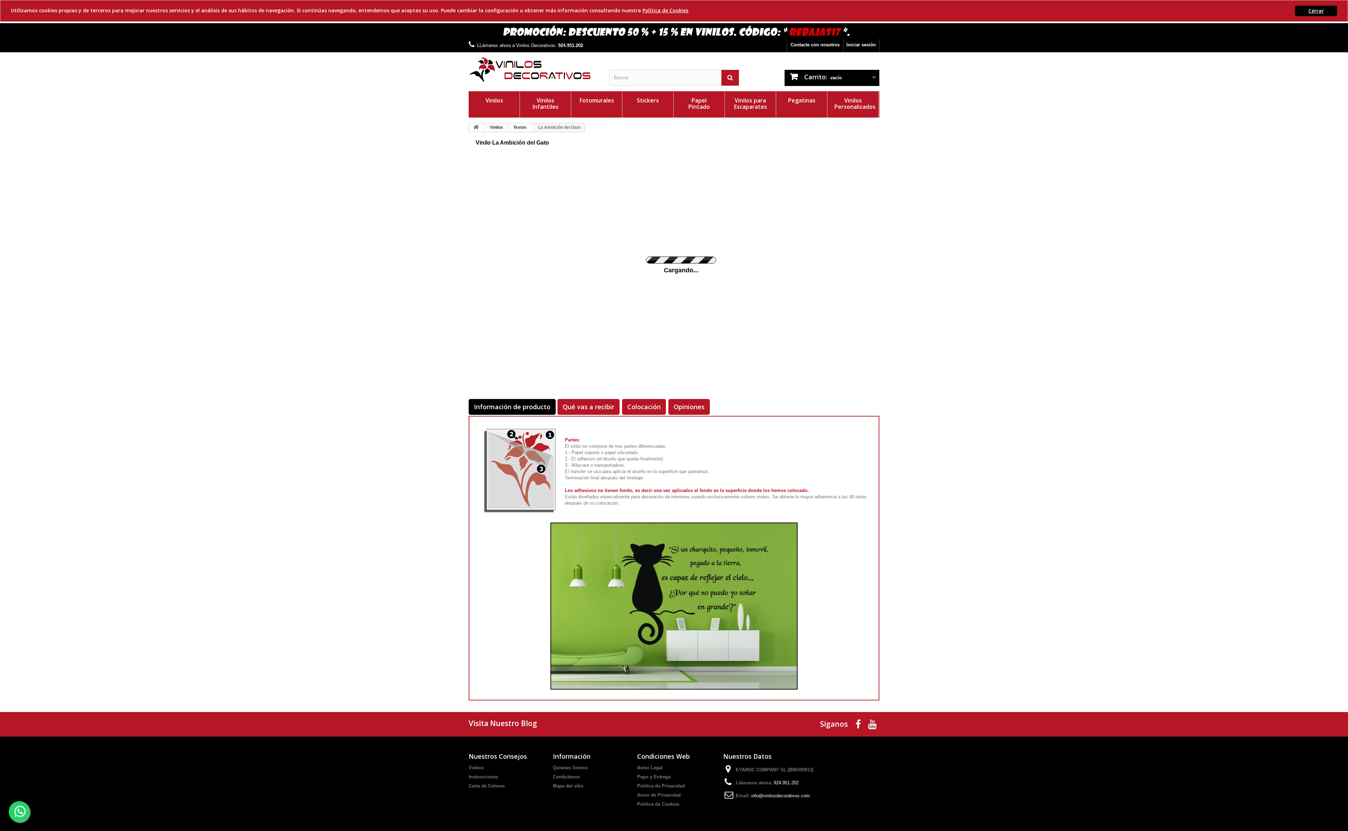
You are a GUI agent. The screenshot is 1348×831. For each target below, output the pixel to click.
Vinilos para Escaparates (750, 104)
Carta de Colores (487, 786)
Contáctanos (566, 776)
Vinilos (494, 100)
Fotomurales (597, 100)
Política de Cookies (665, 10)
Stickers (648, 100)
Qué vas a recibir (588, 407)
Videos (476, 767)
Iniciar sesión (861, 44)
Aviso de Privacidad (659, 795)
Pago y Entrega (653, 776)
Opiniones (689, 407)
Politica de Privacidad (661, 786)
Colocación (644, 407)
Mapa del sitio (568, 786)
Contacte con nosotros (815, 44)
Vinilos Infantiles (546, 104)
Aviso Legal (650, 767)
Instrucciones (483, 776)
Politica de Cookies (658, 804)
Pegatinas (801, 100)
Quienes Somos (570, 767)
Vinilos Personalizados (854, 104)
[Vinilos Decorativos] (534, 69)
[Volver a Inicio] (476, 127)
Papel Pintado (699, 104)
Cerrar (1316, 10)
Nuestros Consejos (498, 756)
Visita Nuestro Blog (503, 723)
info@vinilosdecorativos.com (780, 795)
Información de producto (512, 407)
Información (571, 756)
